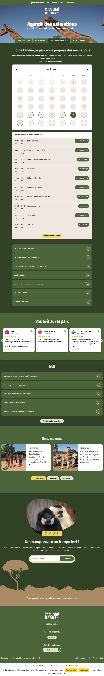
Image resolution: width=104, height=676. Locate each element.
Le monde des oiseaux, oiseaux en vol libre (30, 266)
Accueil (30, 28)
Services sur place (79, 40)
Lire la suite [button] (9, 349)
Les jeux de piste (20, 293)
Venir (51, 637)
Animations (67, 478)
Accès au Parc (40, 40)
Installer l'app (50, 650)
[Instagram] (45, 533)
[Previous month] (17, 69)
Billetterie (40, 478)
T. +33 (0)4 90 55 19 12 (52, 632)
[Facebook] (50, 533)
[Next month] (87, 69)
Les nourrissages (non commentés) (27, 257)
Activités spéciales (21, 302)
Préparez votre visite (45, 28)
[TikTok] (54, 533)
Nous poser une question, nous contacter (50, 598)
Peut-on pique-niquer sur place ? (16, 385)
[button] (101, 340)
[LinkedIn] (58, 533)
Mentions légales (29, 658)
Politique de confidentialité (11, 658)
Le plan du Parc (19, 275)
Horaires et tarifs (24, 40)
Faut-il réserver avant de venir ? (15, 403)
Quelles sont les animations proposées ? (19, 411)
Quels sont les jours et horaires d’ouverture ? (20, 376)
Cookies (39, 658)
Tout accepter (71, 670)
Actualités (53, 478)
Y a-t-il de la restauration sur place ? (17, 394)
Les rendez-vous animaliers (24, 249)
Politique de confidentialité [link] (51, 673)
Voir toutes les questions (52, 421)
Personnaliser (97, 670)
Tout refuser (84, 670)
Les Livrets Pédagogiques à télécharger (29, 284)
